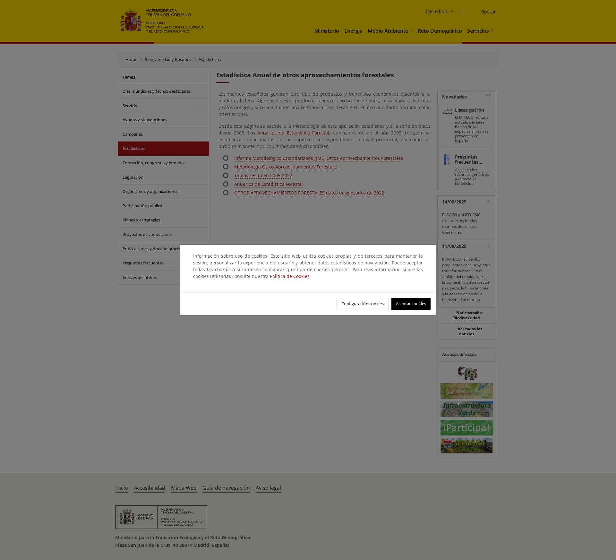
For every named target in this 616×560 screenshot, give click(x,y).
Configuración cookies (362, 303)
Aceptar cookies (411, 303)
